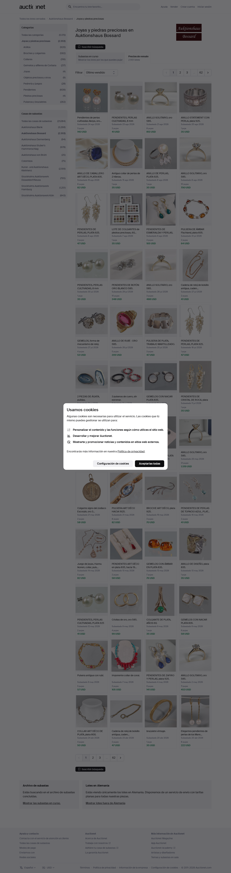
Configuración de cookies (113, 463)
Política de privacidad (131, 451)
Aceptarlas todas (149, 463)
